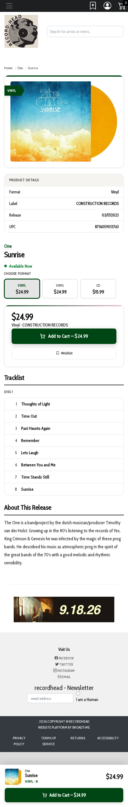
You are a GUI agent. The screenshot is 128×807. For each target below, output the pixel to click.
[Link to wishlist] (93, 7)
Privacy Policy (19, 741)
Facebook (66, 658)
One (20, 68)
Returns (78, 738)
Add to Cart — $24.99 (68, 336)
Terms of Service (48, 741)
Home (8, 68)
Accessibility (108, 738)
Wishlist (66, 353)
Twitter (66, 664)
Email (66, 677)
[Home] (21, 31)
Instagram (66, 670)
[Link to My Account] (108, 7)
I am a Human (87, 699)
